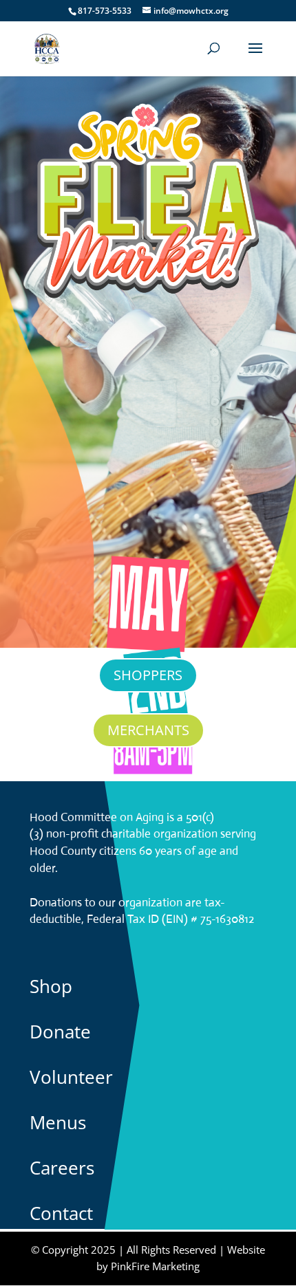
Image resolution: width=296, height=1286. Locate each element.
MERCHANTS (148, 730)
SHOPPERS (148, 675)
